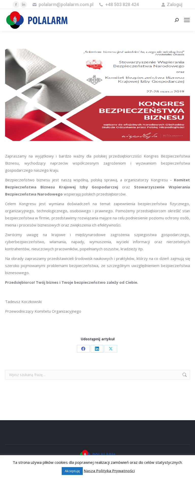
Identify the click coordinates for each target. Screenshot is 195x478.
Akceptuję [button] (72, 471)
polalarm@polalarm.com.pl (66, 4)
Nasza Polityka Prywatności (109, 470)
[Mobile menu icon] (187, 20)
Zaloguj (174, 4)
